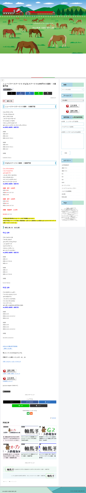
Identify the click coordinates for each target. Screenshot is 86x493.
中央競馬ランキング (7, 381)
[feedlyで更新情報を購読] (28, 413)
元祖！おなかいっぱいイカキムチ (12, 361)
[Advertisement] (43, 63)
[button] (47, 93)
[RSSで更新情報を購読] (31, 413)
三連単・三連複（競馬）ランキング (11, 373)
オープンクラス (7, 391)
